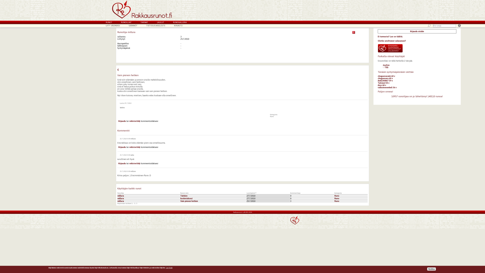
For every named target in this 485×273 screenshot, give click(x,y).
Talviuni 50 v (383, 83)
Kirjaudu (122, 121)
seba (132, 155)
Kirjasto (178, 26)
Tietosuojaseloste (155, 26)
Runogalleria (180, 22)
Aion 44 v (382, 85)
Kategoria (338, 193)
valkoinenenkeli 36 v (387, 87)
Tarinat (144, 22)
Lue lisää (169, 268)
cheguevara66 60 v (386, 76)
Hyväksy (431, 269)
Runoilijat (126, 22)
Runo (272, 116)
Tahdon (183, 196)
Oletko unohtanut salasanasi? (392, 41)
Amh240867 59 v (385, 80)
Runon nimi (184, 193)
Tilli (386, 67)
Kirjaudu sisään (417, 31)
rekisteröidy (134, 121)
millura (133, 139)
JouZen (386, 65)
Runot (109, 22)
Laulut (160, 22)
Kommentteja (295, 193)
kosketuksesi (186, 198)
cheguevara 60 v (385, 78)
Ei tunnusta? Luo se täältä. (390, 36)
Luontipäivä (251, 193)
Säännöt (133, 26)
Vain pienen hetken (189, 201)
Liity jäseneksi (113, 26)
